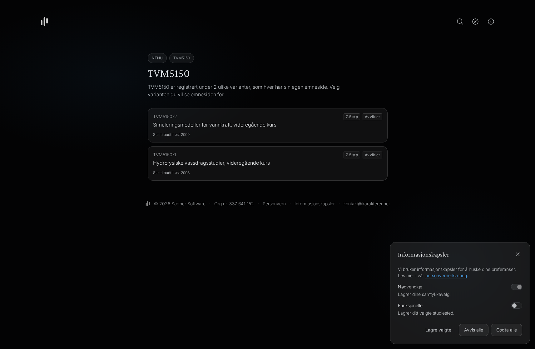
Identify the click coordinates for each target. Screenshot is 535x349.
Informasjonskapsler (315, 203)
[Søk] (460, 21)
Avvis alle (473, 329)
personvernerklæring (446, 275)
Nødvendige (410, 286)
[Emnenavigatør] (475, 21)
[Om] (491, 21)
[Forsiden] (44, 21)
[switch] (516, 305)
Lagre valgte (438, 329)
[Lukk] (517, 254)
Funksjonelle (410, 305)
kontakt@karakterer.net (367, 203)
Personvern (274, 203)
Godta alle (506, 329)
